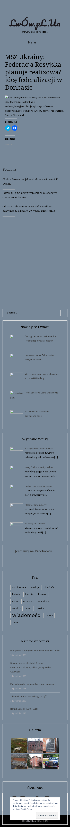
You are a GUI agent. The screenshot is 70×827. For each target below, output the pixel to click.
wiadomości (27, 615)
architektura (19, 587)
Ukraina (40, 608)
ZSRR (15, 622)
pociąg (15, 601)
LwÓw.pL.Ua (35, 22)
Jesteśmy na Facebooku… (35, 551)
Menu (32, 42)
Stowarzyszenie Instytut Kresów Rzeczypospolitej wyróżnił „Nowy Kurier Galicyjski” (30, 667)
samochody (43, 601)
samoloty (16, 608)
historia (16, 594)
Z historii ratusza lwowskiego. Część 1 (29, 696)
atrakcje (35, 587)
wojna (50, 615)
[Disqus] (35, 264)
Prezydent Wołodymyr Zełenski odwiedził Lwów (34, 650)
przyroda (27, 601)
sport (29, 608)
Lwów (42, 594)
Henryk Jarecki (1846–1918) (24, 708)
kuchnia (29, 594)
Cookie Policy (26, 809)
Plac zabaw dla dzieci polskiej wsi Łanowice (32, 684)
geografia (49, 587)
